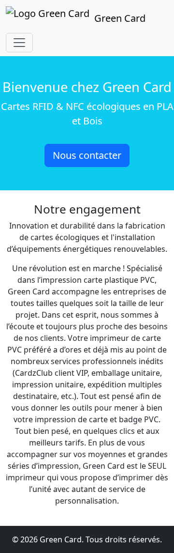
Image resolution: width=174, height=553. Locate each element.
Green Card (119, 18)
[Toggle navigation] (19, 42)
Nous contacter (87, 155)
